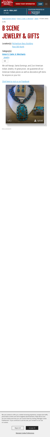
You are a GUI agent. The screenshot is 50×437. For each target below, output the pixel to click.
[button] (25, 104)
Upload (40, 120)
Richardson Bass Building (22, 43)
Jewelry (36, 19)
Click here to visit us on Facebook (15, 81)
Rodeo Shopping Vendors (9, 19)
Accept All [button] (32, 428)
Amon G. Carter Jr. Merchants (25, 19)
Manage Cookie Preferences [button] (25, 433)
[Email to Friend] (4, 61)
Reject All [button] (18, 428)
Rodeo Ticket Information (25, 4)
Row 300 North (18, 46)
